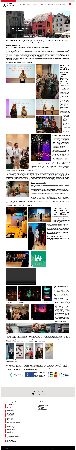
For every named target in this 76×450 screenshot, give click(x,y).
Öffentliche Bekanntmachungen (13, 436)
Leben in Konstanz (26, 4)
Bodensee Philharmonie (12, 411)
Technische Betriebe (11, 429)
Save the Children (12, 340)
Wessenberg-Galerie (11, 414)
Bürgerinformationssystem (12, 437)
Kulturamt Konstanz (18, 9)
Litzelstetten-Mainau (11, 407)
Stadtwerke (9, 425)
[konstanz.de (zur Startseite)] (9, 5)
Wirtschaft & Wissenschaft (53, 4)
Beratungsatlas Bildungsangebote (13, 422)
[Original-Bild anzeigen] (17, 196)
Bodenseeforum (10, 418)
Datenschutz (58, 448)
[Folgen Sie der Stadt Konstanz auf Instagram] (32, 394)
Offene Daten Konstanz (11, 441)
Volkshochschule (10, 421)
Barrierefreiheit (30, 448)
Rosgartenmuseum (10, 413)
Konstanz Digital (10, 440)
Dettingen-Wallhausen (11, 404)
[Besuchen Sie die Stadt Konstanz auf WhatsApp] (44, 394)
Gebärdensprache (45, 448)
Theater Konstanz (10, 410)
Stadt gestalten (35, 4)
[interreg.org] (38, 374)
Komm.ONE (24, 448)
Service (19, 4)
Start (7, 9)
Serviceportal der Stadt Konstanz (13, 434)
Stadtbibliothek (10, 415)
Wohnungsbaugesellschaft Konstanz (14, 431)
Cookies (63, 448)
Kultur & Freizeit (43, 4)
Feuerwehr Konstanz (11, 432)
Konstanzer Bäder (10, 426)
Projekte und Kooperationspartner (27, 9)
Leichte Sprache (37, 448)
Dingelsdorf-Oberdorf (11, 406)
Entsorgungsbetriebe (11, 427)
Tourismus (62, 4)
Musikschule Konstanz (11, 419)
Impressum (52, 448)
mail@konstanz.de (43, 409)
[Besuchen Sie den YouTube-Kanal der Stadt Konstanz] (39, 394)
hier (64, 236)
